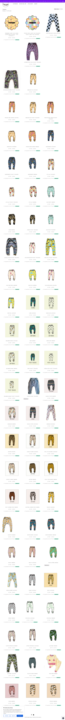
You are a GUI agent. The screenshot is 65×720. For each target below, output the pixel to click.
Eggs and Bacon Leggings (51, 285)
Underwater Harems (32, 174)
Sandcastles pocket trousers (32, 117)
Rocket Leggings (51, 507)
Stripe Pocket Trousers (32, 396)
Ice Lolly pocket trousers (12, 202)
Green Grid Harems (51, 340)
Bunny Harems (11, 618)
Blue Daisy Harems (51, 202)
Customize (6, 715)
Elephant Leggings (11, 673)
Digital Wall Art (22, 3)
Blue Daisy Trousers (50, 229)
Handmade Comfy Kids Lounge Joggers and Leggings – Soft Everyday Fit (11, 34)
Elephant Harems (53, 645)
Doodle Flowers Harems (11, 479)
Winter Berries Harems (51, 534)
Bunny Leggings (32, 590)
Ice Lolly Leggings (51, 174)
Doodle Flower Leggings (32, 451)
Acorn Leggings (11, 451)
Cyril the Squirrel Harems (51, 479)
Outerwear (15, 3)
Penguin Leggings (32, 701)
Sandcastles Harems (11, 146)
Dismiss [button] (63, 1)
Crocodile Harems (51, 618)
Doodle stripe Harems (51, 396)
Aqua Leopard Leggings (11, 590)
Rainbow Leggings (51, 424)
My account (30, 3)
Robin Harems (12, 701)
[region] (13, 712)
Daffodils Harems (32, 285)
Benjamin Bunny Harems (11, 368)
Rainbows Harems (12, 424)
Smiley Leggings (32, 562)
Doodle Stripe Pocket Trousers (11, 257)
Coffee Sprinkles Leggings (32, 645)
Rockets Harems (11, 534)
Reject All (13, 715)
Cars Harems (32, 340)
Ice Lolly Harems (32, 202)
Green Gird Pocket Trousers (50, 368)
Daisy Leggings (50, 590)
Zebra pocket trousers (32, 229)
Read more (26, 398)
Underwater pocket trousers (11, 174)
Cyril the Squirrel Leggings (50, 451)
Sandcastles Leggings (32, 89)
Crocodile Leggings (29, 618)
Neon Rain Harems (53, 673)
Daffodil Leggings (12, 313)
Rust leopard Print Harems (11, 507)
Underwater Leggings (51, 146)
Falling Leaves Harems (32, 673)
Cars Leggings (32, 313)
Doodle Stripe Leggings (32, 424)
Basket (35, 3)
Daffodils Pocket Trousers (51, 257)
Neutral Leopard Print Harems (32, 507)
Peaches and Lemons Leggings (12, 117)
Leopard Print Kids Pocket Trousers (32, 62)
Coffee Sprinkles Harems (11, 645)
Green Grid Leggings (50, 313)
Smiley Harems (11, 562)
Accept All (19, 715)
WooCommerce (39, 717)
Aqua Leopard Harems (53, 562)
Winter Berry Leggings (32, 534)
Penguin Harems (53, 701)
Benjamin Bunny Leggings (12, 340)
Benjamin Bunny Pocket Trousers (11, 396)
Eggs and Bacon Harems (11, 285)
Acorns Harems (32, 479)
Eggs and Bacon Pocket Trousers (32, 257)
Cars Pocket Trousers (32, 368)
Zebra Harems (12, 229)
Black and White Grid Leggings (53, 33)
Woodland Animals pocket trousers (11, 89)
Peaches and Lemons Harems (32, 146)
